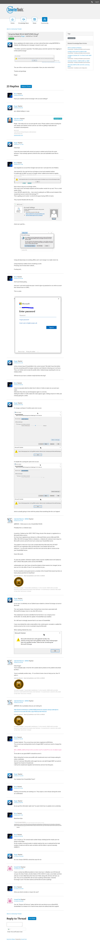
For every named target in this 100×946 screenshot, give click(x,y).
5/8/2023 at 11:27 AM (18, 144)
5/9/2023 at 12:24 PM (18, 775)
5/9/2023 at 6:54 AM (18, 662)
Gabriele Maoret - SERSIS (21, 519)
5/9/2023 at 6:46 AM (18, 600)
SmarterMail (71, 38)
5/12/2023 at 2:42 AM (18, 888)
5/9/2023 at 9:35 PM (18, 836)
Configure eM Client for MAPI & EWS (77, 51)
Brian (15, 93)
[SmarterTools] (15, 9)
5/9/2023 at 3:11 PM (18, 815)
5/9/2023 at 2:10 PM (18, 788)
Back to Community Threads (14, 29)
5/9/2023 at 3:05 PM (18, 802)
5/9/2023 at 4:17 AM (18, 164)
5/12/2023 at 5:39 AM (18, 901)
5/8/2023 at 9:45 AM (18, 120)
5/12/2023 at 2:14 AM (18, 868)
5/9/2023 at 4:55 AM (18, 278)
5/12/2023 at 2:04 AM (18, 856)
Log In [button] (97, 2)
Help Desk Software (11, 939)
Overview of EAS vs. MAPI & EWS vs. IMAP (78, 61)
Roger (23, 36)
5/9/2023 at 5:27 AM (18, 362)
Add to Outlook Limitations (75, 47)
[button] (92, 2)
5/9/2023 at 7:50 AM (18, 738)
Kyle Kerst (17, 118)
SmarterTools (24, 939)
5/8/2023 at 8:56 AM (18, 95)
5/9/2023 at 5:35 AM (18, 384)
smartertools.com (18, 135)
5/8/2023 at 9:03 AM (18, 107)
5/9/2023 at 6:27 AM (18, 404)
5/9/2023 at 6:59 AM (18, 702)
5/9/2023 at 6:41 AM (18, 520)
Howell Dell (17, 867)
